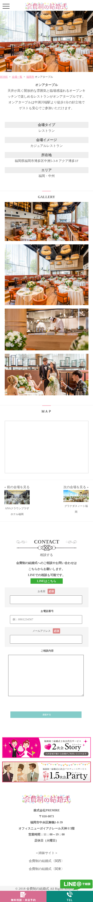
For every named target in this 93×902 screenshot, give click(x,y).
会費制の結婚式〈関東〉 (46, 869)
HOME (4, 76)
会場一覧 (17, 76)
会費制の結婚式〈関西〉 (46, 861)
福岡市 (30, 76)
